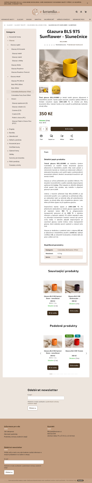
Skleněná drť (13, 136)
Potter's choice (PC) (19, 117)
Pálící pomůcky (14, 161)
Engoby (11, 129)
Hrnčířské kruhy (14, 147)
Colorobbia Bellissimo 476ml (21, 91)
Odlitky (11, 154)
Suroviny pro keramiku (16, 158)
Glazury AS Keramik (18, 49)
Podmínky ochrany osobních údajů (15, 437)
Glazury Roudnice (17, 68)
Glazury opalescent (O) (20, 103)
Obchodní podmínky (11, 434)
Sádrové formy (14, 151)
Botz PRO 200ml (17, 84)
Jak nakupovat (9, 431)
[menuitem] (8, 19)
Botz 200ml (15, 88)
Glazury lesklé (17, 53)
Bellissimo (63, 41)
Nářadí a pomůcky (15, 140)
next (86, 353)
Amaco (13, 99)
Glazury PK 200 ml (17, 81)
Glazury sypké (15, 45)
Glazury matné (17, 57)
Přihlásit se (32, 408)
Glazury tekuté (15, 76)
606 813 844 (51, 433)
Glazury (11, 40)
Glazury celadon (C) (19, 107)
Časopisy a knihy (15, 165)
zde (75, 480)
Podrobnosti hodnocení (75, 45)
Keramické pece (14, 143)
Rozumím (80, 480)
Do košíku (70, 129)
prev (40, 353)
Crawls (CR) (16, 114)
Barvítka (12, 133)
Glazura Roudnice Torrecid (20, 72)
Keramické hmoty (15, 37)
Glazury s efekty (17, 60)
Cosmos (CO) (16, 110)
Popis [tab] (46, 152)
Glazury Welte (16, 65)
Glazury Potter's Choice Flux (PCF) (21, 122)
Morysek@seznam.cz (54, 431)
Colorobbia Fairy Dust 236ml (21, 95)
